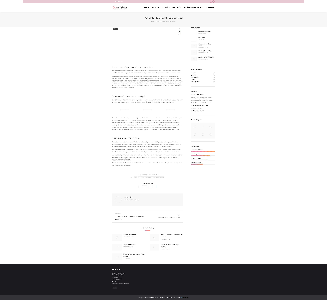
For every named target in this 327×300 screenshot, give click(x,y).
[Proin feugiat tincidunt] (211, 135)
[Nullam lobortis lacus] (211, 127)
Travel (115, 28)
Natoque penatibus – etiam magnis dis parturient (171, 236)
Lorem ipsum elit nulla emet (206, 57)
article (135, 177)
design (143, 177)
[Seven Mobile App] (195, 127)
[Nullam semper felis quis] (195, 135)
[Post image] (117, 237)
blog (139, 177)
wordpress (161, 177)
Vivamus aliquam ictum (130, 234)
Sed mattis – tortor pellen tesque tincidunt (170, 245)
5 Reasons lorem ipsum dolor (205, 45)
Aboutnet (177, 297)
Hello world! (201, 37)
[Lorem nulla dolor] (203, 135)
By (148, 174)
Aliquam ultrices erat (129, 244)
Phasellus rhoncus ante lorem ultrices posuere (134, 255)
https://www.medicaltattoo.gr (131, 199)
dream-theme (148, 177)
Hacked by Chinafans (204, 31)
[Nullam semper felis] (203, 127)
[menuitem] (146, 7)
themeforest (155, 177)
